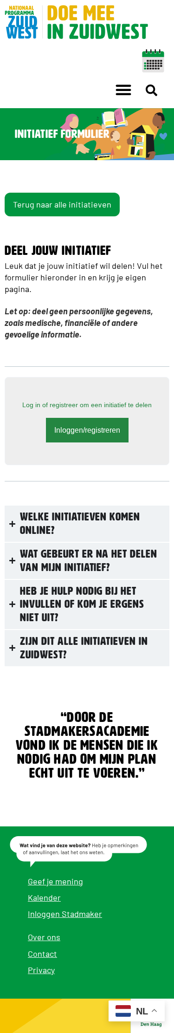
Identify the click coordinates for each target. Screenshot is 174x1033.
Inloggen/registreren (87, 430)
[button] (123, 89)
